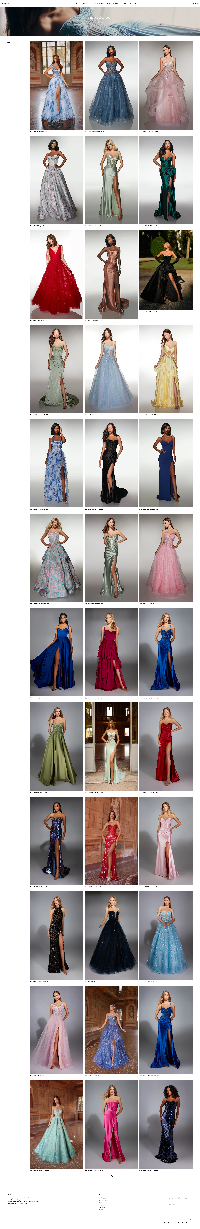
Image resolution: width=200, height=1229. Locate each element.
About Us (115, 3)
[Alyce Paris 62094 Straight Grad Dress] (111, 274)
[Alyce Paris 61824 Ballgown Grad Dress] (56, 1124)
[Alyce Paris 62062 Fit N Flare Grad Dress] (56, 369)
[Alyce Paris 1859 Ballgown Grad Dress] (166, 935)
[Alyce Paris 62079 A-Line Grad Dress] (56, 274)
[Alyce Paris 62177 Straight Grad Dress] (111, 180)
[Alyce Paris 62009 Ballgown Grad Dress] (111, 85)
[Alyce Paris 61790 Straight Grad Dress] (111, 1124)
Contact (101, 1209)
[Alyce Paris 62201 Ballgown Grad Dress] (166, 85)
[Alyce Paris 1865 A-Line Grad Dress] (56, 746)
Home (77, 3)
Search (165, 1222)
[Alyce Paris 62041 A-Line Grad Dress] (56, 463)
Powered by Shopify (21, 1220)
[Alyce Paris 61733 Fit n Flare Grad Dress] (166, 841)
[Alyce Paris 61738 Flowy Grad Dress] (111, 652)
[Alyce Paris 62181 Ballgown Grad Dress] (56, 180)
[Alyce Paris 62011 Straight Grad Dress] (111, 463)
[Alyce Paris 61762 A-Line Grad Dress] (111, 1030)
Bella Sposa (5, 3)
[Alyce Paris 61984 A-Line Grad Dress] (166, 558)
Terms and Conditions (172, 1222)
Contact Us (133, 3)
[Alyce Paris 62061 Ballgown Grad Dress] (111, 369)
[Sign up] (191, 1205)
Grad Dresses (85, 3)
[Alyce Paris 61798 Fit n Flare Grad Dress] (56, 841)
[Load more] (111, 1176)
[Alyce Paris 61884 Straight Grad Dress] (166, 746)
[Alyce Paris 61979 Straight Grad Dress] (56, 935)
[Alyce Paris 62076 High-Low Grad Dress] (166, 270)
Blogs (108, 3)
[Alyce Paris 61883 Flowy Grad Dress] (56, 652)
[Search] (192, 3)
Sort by (9, 42)
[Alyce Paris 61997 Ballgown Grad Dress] (56, 558)
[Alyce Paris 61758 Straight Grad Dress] (166, 1124)
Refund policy (189, 1222)
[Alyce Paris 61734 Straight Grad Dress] (111, 841)
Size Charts (124, 3)
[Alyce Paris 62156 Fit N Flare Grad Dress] (166, 180)
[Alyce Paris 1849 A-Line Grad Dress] (56, 1030)
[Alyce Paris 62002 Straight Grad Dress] (166, 463)
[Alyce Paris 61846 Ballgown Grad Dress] (111, 935)
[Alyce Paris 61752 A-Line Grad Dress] (56, 85)
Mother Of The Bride (97, 3)
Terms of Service (181, 1222)
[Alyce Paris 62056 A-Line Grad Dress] (166, 369)
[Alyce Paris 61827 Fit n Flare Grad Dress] (166, 652)
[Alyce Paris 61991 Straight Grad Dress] (111, 558)
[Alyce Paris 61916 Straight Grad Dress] (111, 746)
